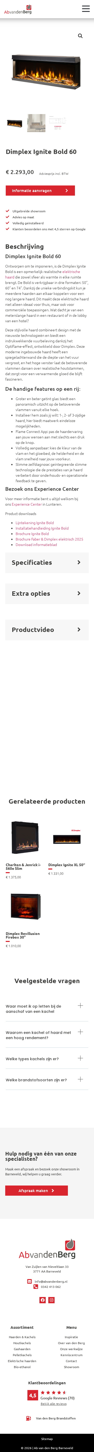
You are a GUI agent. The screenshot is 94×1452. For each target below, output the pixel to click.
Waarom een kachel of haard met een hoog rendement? (38, 1035)
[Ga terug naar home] (17, 9)
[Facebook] (42, 1300)
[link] (26, 847)
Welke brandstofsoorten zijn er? (36, 1080)
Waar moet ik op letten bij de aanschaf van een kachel (33, 1009)
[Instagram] (51, 1300)
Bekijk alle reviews (54, 1403)
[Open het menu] (85, 8)
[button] (80, 36)
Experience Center (27, 504)
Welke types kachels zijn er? (32, 1059)
